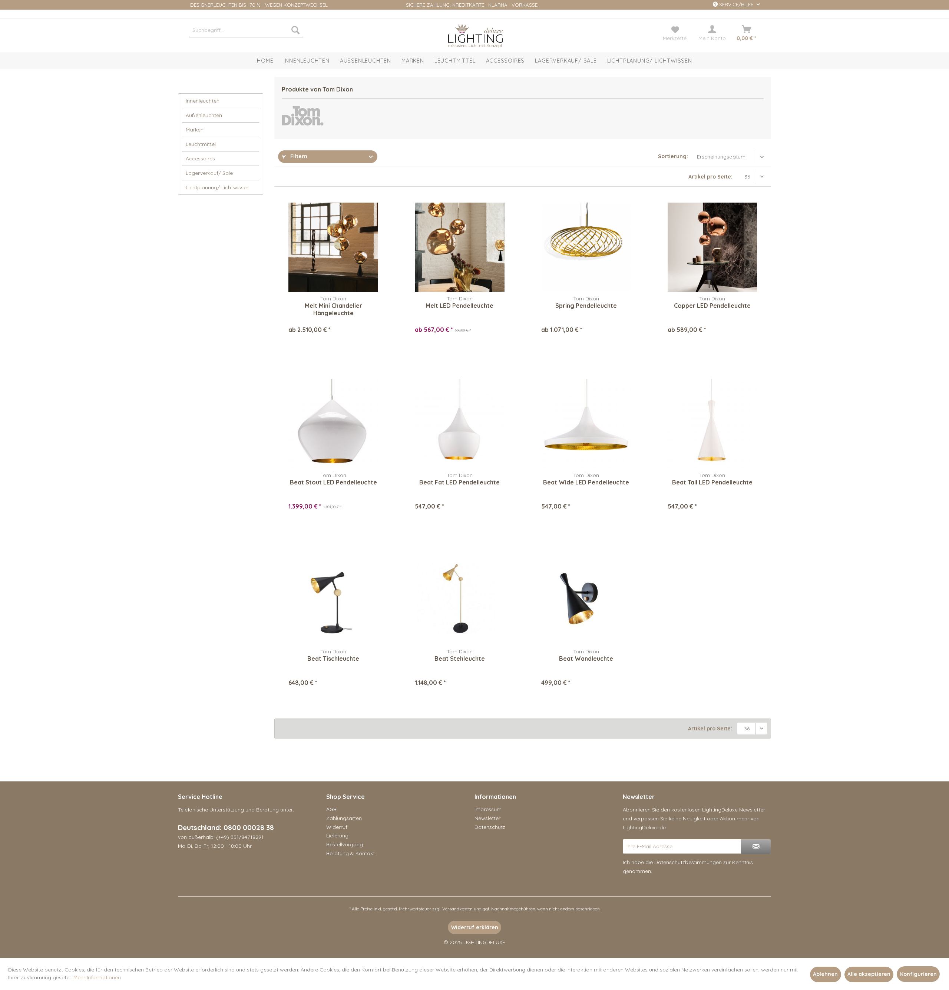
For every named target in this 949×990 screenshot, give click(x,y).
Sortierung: (673, 156)
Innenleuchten (202, 100)
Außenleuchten (204, 115)
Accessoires (200, 158)
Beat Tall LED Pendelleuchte (712, 482)
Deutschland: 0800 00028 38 (226, 827)
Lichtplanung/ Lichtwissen (217, 187)
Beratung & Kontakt (350, 853)
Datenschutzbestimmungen (688, 862)
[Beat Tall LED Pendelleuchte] (712, 423)
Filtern (298, 156)
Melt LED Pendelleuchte (459, 305)
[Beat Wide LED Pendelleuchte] (586, 423)
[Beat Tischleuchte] (333, 600)
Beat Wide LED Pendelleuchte (586, 482)
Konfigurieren (918, 974)
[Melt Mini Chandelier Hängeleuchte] (333, 247)
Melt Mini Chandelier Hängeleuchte (333, 309)
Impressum (488, 809)
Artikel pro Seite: (710, 176)
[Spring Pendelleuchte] (586, 247)
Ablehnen (825, 974)
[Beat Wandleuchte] (586, 600)
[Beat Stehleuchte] (459, 600)
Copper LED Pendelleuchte (712, 305)
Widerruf (336, 827)
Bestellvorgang (344, 844)
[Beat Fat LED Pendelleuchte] (459, 423)
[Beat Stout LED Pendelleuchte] (333, 423)
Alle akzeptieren (868, 974)
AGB (331, 809)
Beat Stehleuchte (459, 658)
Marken (195, 129)
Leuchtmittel (201, 144)
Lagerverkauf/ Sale (209, 173)
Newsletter (487, 818)
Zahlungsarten (344, 818)
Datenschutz (489, 827)
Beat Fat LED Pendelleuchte (459, 482)
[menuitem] (246, 30)
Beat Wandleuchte (586, 658)
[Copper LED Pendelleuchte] (712, 247)
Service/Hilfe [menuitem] (736, 4)
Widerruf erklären (474, 927)
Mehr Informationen (97, 977)
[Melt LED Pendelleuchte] (459, 247)
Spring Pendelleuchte (586, 305)
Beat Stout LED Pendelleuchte (333, 482)
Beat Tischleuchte (333, 658)
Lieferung (337, 835)
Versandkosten (457, 908)
